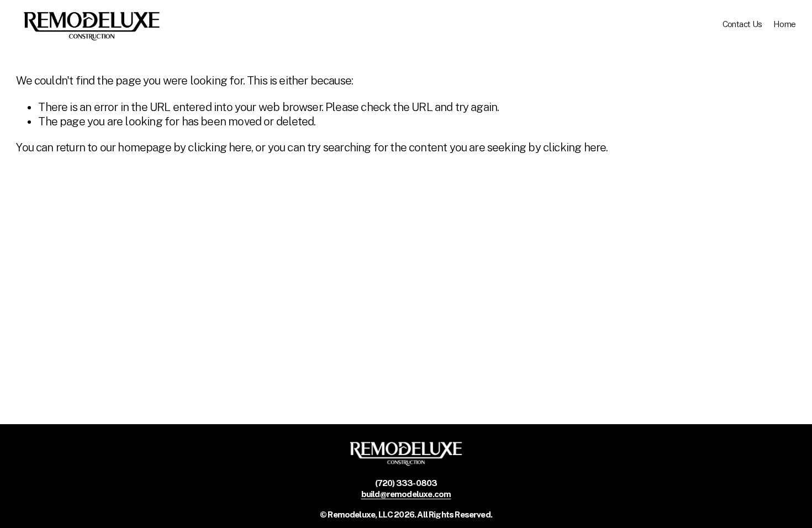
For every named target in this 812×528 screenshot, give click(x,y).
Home (784, 24)
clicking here (219, 147)
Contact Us (742, 24)
